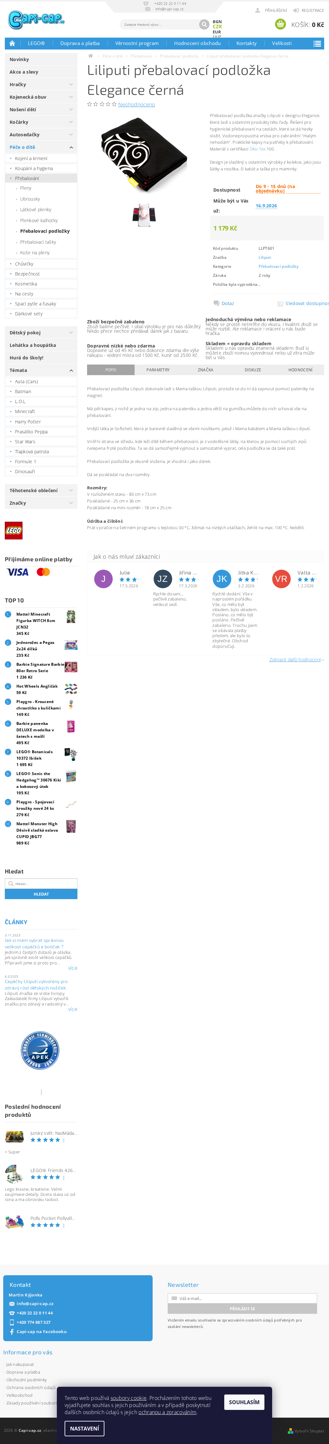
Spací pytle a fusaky (35, 304)
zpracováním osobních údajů (247, 1320)
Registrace (313, 10)
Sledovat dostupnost (303, 303)
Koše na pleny (34, 252)
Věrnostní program (137, 43)
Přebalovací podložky (45, 231)
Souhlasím (244, 1402)
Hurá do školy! (26, 358)
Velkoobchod (19, 1395)
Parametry (158, 370)
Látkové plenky (35, 209)
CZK (217, 26)
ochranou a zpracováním (167, 1412)
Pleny (25, 188)
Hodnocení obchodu (197, 43)
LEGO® (36, 43)
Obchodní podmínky (26, 1380)
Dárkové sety (28, 314)
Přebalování (27, 178)
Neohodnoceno (136, 104)
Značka (206, 370)
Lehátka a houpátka (33, 345)
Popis (111, 370)
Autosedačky (25, 134)
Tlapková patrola (32, 451)
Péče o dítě (22, 147)
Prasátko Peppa (31, 432)
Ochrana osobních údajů (31, 1387)
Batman (23, 391)
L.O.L (20, 401)
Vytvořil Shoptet (309, 1431)
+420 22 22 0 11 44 (35, 1313)
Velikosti (282, 43)
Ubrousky (30, 199)
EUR (217, 32)
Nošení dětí (23, 109)
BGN (217, 21)
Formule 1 (25, 461)
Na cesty (24, 294)
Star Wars (25, 441)
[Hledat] (204, 24)
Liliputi (265, 257)
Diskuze (253, 370)
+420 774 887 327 (33, 1322)
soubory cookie (129, 1398)
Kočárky (19, 122)
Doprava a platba (80, 43)
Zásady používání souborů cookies (40, 1403)
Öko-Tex (258, 149)
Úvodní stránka (12, 43)
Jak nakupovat (20, 1364)
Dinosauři (25, 471)
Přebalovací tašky (38, 242)
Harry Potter (28, 422)
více (72, 967)
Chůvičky (24, 264)
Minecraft (25, 411)
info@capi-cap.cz (35, 1303)
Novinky (19, 59)
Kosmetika (26, 284)
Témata (18, 370)
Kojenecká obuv (28, 97)
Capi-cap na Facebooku (42, 1331)
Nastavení (84, 1428)
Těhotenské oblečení (34, 490)
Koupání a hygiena (34, 168)
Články (16, 921)
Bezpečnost (27, 274)
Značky (18, 503)
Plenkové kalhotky (39, 220)
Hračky (18, 84)
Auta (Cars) (26, 381)
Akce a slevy (24, 72)
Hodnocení (301, 370)
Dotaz (228, 303)
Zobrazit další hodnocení (295, 659)
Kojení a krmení (31, 158)
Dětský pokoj (25, 332)
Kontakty (246, 43)
